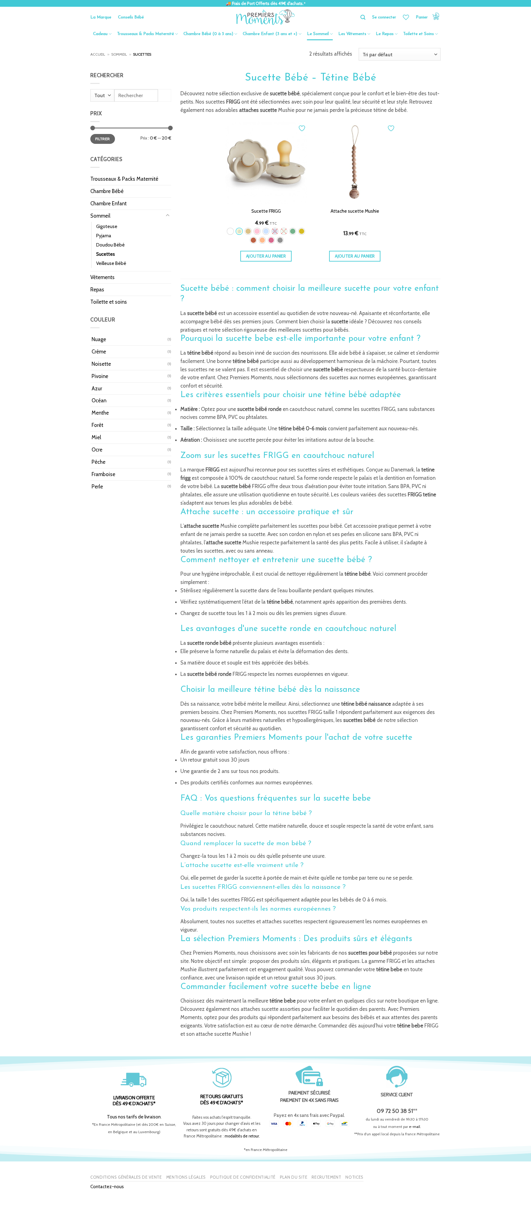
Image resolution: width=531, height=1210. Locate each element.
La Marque (100, 17)
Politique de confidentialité (243, 1177)
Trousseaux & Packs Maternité (145, 34)
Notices (354, 1177)
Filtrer (102, 138)
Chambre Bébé (107, 191)
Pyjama (103, 235)
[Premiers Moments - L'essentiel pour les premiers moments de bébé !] (265, 17)
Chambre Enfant (108, 203)
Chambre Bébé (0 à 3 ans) (208, 34)
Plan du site (294, 1177)
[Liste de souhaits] (406, 17)
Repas (97, 289)
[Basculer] (167, 215)
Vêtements (102, 277)
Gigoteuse (106, 226)
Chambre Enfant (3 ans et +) (270, 34)
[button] (428, 17)
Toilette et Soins (418, 34)
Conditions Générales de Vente (126, 1177)
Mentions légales (186, 1177)
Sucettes (105, 254)
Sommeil (119, 54)
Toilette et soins (108, 302)
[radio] (230, 231)
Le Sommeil (318, 34)
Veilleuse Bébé (111, 263)
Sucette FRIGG (266, 211)
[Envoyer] (164, 95)
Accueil (97, 54)
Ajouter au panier (266, 256)
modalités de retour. (242, 1136)
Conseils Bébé (131, 17)
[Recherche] (362, 17)
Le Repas (385, 34)
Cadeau (100, 34)
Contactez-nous (107, 1186)
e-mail (414, 1127)
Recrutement (326, 1177)
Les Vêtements (352, 34)
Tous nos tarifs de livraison (134, 1117)
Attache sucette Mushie (355, 211)
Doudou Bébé (110, 245)
